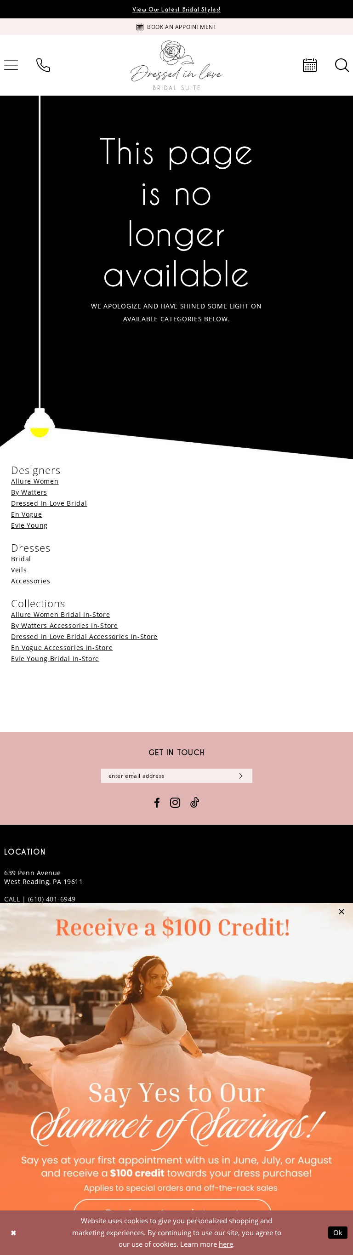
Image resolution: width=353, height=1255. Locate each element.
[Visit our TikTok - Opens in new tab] (194, 802)
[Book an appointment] (310, 65)
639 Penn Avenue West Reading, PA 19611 (43, 877)
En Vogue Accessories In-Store (62, 647)
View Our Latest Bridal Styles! (176, 9)
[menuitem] (43, 65)
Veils (19, 569)
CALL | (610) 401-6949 (40, 899)
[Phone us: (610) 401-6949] (43, 65)
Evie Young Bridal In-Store (55, 658)
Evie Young (29, 525)
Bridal (21, 558)
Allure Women (34, 481)
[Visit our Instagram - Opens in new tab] (175, 803)
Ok (338, 1232)
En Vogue (26, 514)
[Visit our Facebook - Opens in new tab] (157, 803)
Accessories (31, 580)
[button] (341, 914)
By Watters (29, 492)
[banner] (176, 65)
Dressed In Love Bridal (49, 503)
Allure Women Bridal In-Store (60, 614)
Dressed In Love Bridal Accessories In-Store (84, 636)
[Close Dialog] (13, 1233)
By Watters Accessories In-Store (64, 625)
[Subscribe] (239, 776)
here (226, 1244)
